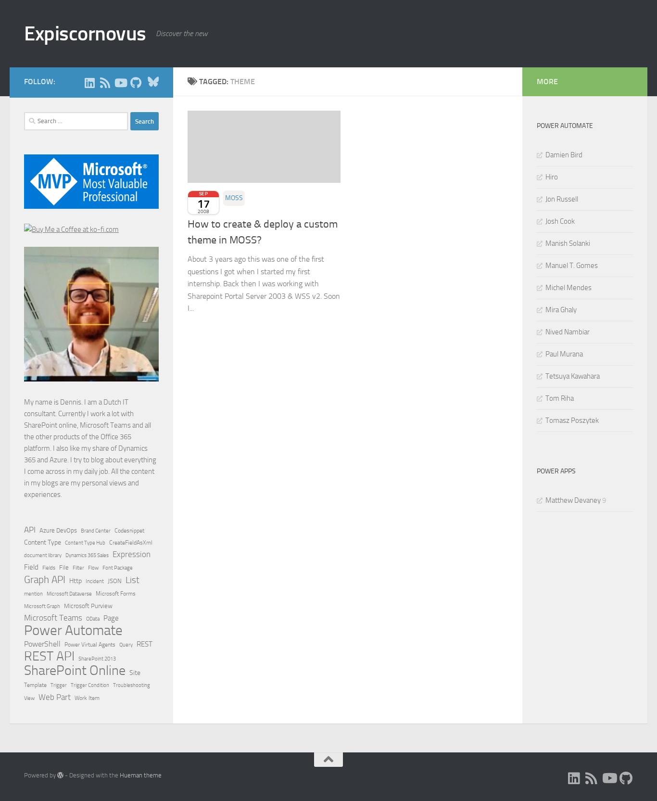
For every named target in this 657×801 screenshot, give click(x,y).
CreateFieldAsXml (130, 542)
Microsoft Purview (88, 606)
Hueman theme (141, 775)
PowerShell (42, 643)
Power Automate (73, 630)
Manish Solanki (567, 243)
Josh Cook (560, 221)
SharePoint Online (75, 670)
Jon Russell (561, 199)
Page (111, 618)
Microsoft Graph (42, 606)
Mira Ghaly (561, 309)
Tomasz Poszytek (572, 420)
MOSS (234, 198)
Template (35, 685)
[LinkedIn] (89, 83)
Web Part (54, 697)
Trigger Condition (90, 685)
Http (75, 581)
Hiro (551, 177)
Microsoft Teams (53, 618)
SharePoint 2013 (97, 659)
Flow (93, 567)
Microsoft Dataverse (69, 593)
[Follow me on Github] (135, 83)
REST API (49, 656)
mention (33, 594)
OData (93, 619)
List (132, 579)
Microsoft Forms (116, 593)
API (30, 529)
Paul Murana (564, 354)
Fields (48, 568)
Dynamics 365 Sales (87, 555)
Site (134, 673)
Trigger (59, 685)
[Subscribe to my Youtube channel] (120, 83)
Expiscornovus (85, 34)
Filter (78, 567)
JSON (115, 581)
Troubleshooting (131, 685)
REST (144, 644)
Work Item (87, 698)
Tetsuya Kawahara (572, 376)
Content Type (42, 542)
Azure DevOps (58, 530)
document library (43, 555)
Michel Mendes (568, 287)
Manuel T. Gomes (571, 265)
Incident (95, 581)
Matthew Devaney (573, 500)
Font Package (117, 568)
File (64, 567)
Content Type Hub (85, 542)
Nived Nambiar (567, 332)
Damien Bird (563, 155)
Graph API (44, 579)
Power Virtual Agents (89, 644)
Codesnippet (129, 530)
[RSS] (105, 83)
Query (126, 644)
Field (31, 567)
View (29, 698)
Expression (132, 554)
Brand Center (96, 530)
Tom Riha (559, 398)
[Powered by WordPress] (60, 775)
